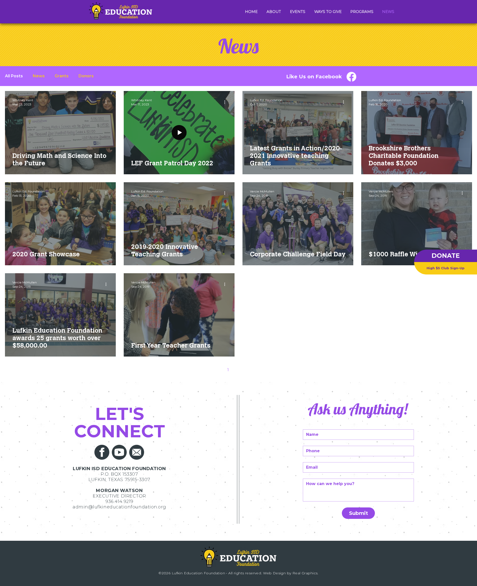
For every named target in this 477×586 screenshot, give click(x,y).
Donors (86, 76)
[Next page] (259, 369)
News (39, 76)
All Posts (14, 76)
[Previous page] (217, 369)
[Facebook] (351, 77)
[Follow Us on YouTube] (119, 452)
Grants (62, 76)
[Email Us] (136, 452)
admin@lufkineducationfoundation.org (119, 507)
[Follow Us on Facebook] (101, 452)
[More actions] (108, 102)
